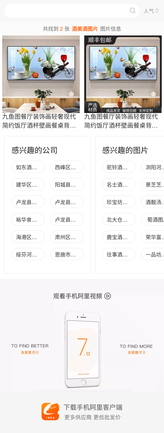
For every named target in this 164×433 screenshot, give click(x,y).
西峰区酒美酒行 (73, 167)
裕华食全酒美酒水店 (39, 219)
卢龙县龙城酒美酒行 (78, 202)
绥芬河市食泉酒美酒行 (42, 254)
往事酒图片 (120, 254)
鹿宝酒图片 (120, 237)
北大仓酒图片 (122, 219)
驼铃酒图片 (120, 167)
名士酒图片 (120, 184)
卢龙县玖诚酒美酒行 (39, 202)
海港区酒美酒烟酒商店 (42, 237)
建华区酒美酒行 (34, 184)
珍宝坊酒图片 (122, 202)
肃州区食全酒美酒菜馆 (81, 237)
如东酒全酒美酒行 (37, 167)
